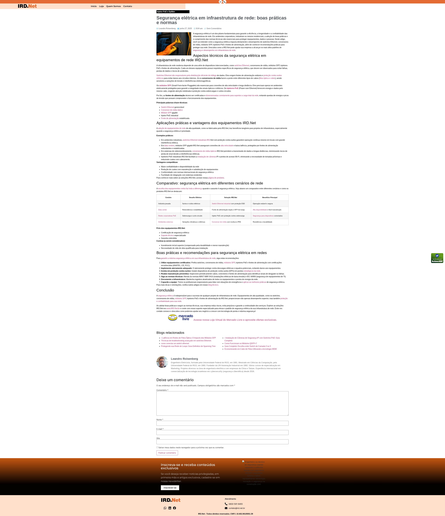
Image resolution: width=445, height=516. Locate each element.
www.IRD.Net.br (173, 308)
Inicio (94, 6)
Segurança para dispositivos (263, 216)
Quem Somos (113, 6)
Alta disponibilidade (260, 210)
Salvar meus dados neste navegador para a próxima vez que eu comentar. (191, 447)
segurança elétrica (165, 296)
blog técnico (213, 285)
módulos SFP (165, 85)
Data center (162, 210)
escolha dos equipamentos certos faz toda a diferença (180, 189)
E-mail (160, 429)
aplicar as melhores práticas (254, 282)
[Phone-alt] (224, 1)
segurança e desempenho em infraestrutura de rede (214, 50)
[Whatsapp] (220, 1)
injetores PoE (232, 88)
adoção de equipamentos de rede (172, 128)
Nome (159, 419)
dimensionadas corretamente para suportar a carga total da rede (232, 95)
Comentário (162, 390)
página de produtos (216, 178)
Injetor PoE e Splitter (166, 12)
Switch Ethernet (167, 107)
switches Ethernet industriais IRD (196, 140)
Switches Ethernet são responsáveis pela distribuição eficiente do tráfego (186, 75)
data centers (169, 146)
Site (158, 438)
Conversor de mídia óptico (172, 110)
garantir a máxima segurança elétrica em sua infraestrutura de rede (188, 258)
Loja (101, 6)
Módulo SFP (166, 113)
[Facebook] (174, 508)
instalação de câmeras (206, 157)
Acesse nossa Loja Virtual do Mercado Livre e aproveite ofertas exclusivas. (235, 319)
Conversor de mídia (219, 222)
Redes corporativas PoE (167, 216)
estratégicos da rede (252, 271)
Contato (127, 6)
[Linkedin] (169, 508)
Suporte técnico (167, 235)
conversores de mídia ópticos (204, 151)
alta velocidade (227, 146)
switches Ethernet (241, 65)
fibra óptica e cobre (267, 78)
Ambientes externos (165, 222)
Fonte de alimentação (170, 118)
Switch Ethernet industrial (221, 203)
